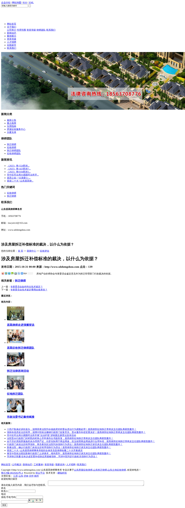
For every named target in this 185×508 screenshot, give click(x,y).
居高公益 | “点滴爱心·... (18, 178)
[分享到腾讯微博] (9, 273)
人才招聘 (11, 42)
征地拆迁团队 (15, 393)
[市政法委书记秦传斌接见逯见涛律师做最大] (15, 411)
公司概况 (16, 464)
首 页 (20, 251)
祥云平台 (40, 473)
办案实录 (11, 132)
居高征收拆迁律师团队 (20, 347)
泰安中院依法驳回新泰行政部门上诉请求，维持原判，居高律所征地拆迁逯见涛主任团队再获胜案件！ (59, 453)
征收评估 (44, 251)
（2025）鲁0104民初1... (19, 172)
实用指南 (11, 126)
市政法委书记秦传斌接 (20, 416)
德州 (36, 476)
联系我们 (51, 30)
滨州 (31, 476)
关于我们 (11, 27)
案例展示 (11, 36)
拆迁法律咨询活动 (18, 370)
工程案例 (38, 464)
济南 (26, 476)
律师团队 (41, 30)
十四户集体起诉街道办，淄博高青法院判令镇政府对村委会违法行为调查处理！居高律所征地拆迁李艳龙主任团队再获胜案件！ (71, 429)
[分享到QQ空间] (6, 273)
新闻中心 (31, 251)
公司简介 (11, 30)
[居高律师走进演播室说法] (15, 319)
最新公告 (11, 120)
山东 (20, 476)
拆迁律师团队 (14, 150)
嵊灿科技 (62, 473)
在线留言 (11, 45)
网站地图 (16, 2)
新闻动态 (11, 33)
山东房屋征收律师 (83, 470)
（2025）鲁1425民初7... (19, 169)
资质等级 (31, 30)
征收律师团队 (14, 153)
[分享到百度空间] (12, 273)
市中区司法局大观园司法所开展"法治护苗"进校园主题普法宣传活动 (41, 435)
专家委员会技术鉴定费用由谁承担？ (28, 289)
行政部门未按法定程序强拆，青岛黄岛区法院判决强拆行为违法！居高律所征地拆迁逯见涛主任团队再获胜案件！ (65, 444)
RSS (25, 2)
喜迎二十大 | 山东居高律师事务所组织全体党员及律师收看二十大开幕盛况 (45, 450)
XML (31, 2)
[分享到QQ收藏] (15, 273)
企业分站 (5, 2)
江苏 (15, 476)
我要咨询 (60, 464)
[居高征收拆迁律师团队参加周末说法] (15, 342)
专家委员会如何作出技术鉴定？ (26, 286)
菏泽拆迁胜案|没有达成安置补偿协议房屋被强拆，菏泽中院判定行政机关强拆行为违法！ (52, 456)
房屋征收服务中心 (16, 129)
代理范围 (21, 30)
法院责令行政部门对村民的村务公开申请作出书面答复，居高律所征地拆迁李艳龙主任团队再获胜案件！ (60, 438)
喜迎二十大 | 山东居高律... (20, 181)
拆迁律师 (11, 144)
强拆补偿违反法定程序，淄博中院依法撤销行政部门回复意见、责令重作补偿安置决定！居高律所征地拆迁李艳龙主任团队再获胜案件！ (76, 432)
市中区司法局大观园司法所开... (23, 175)
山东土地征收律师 (117, 470)
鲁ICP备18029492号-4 (12, 473)
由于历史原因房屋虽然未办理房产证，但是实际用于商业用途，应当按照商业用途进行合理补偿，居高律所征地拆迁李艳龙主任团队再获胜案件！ (81, 441)
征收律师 (11, 147)
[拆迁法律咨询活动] (15, 365)
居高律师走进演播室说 (20, 324)
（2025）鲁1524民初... (18, 165)
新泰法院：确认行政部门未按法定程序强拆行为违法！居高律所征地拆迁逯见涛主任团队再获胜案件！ (59, 447)
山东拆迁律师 (100, 470)
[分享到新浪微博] (2, 273)
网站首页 (11, 24)
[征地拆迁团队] (15, 388)
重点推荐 (11, 123)
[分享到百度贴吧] (18, 273)
